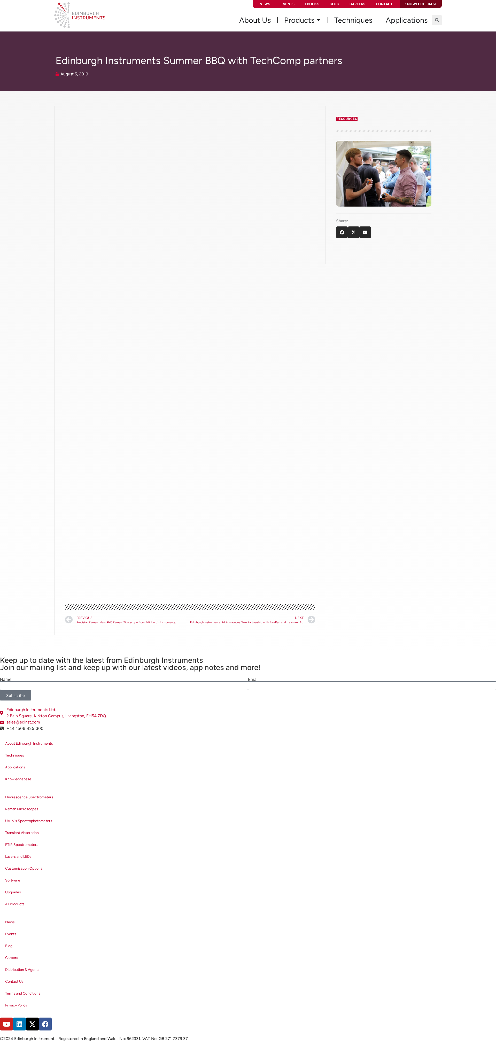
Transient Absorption (22, 833)
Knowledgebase (18, 779)
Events (288, 4)
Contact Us (14, 981)
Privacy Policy (16, 1005)
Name (5, 679)
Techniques (14, 755)
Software (12, 880)
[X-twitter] (32, 1024)
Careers (358, 4)
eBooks (312, 4)
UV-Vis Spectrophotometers (28, 821)
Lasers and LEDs (18, 856)
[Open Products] (318, 20)
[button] (437, 20)
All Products (15, 904)
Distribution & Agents (22, 969)
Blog (334, 4)
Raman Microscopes (21, 809)
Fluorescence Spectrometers (29, 797)
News (265, 4)
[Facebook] (45, 1024)
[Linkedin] (19, 1024)
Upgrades (13, 892)
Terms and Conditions (22, 993)
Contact (384, 4)
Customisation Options (23, 868)
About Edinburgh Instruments (29, 743)
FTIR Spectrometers (21, 845)
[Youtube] (6, 1024)
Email (253, 679)
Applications (15, 767)
